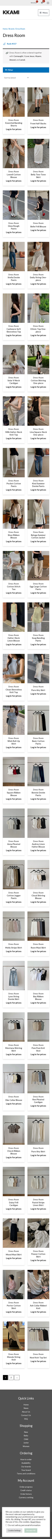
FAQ (26, 1419)
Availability (26, 1463)
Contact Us (26, 1415)
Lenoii (22, 60)
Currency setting (26, 1497)
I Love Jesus (29, 56)
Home (5, 29)
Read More (35, 1522)
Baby (26, 1435)
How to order (26, 1459)
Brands (11, 29)
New (26, 1432)
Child (26, 1439)
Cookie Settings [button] (14, 1530)
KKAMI (11, 12)
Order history (26, 1494)
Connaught (18, 56)
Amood (12, 60)
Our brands (26, 1466)
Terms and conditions (26, 1473)
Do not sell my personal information (24, 1525)
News (26, 1408)
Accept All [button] (30, 1530)
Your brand (26, 1470)
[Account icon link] (48, 3)
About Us (26, 1412)
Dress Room (13, 120)
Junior (26, 1442)
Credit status (26, 1490)
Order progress (26, 1487)
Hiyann (38, 56)
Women (26, 1446)
